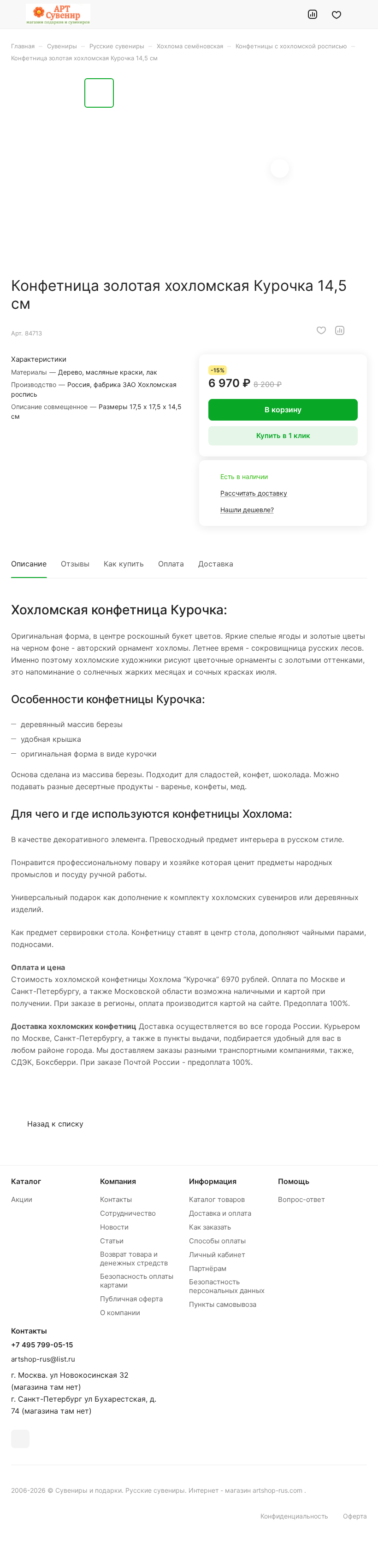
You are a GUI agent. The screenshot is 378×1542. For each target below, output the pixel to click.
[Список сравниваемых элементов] (312, 14)
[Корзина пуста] (361, 14)
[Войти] (289, 14)
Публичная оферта (131, 1298)
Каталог (26, 1181)
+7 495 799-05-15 (42, 1345)
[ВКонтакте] (20, 1439)
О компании (120, 1312)
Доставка (215, 563)
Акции (21, 1199)
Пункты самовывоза (222, 1304)
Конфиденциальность (294, 1516)
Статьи (112, 1240)
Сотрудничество (128, 1213)
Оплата (171, 563)
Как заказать (210, 1227)
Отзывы (75, 563)
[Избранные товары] (336, 14)
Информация (212, 1181)
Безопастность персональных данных (227, 1286)
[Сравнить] (339, 330)
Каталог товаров (217, 1199)
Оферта (355, 1516)
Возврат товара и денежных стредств (134, 1258)
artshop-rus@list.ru (43, 1359)
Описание (29, 563)
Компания (118, 1181)
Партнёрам (207, 1268)
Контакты (116, 1199)
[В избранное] (321, 330)
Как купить (124, 563)
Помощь (293, 1181)
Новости (114, 1227)
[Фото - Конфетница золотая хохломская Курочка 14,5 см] (206, 169)
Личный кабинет (217, 1254)
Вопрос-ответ (301, 1199)
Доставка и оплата (220, 1213)
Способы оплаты (217, 1240)
